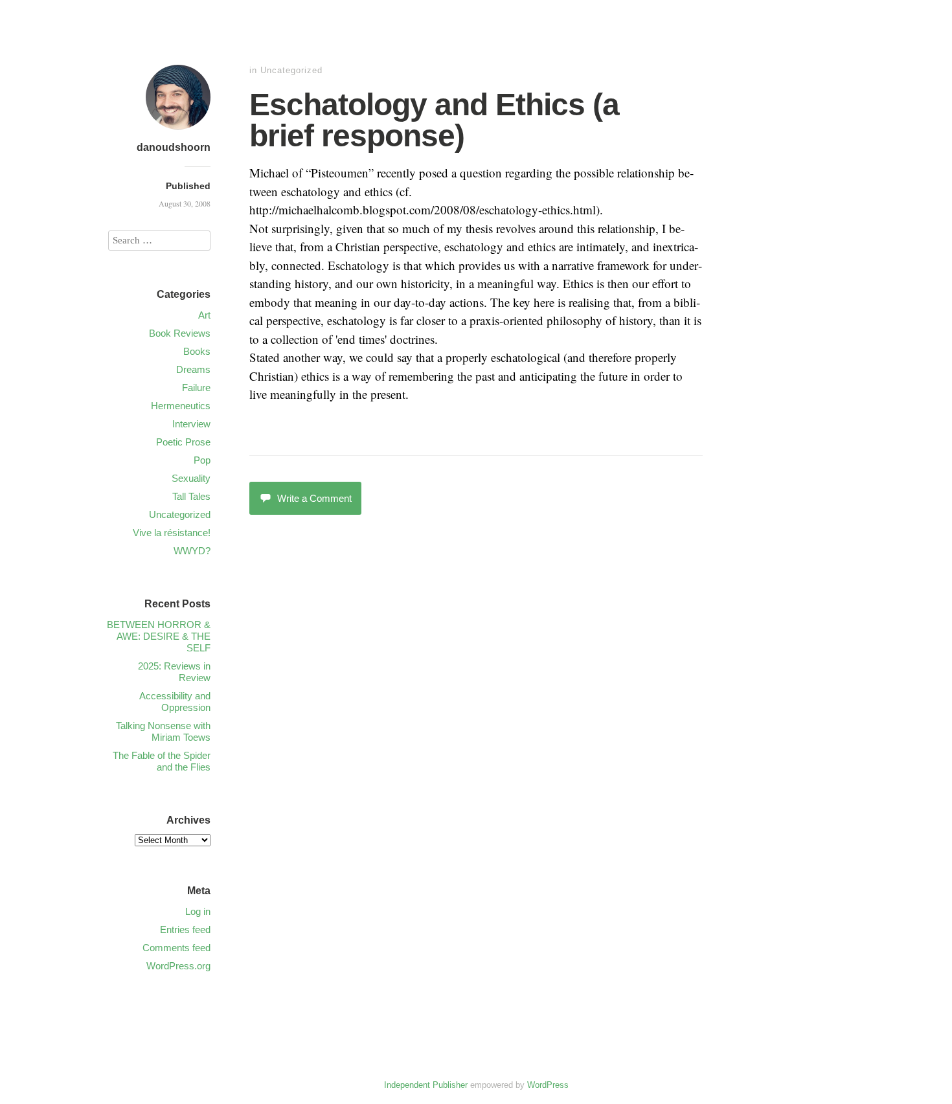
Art (204, 315)
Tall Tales (191, 496)
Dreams (193, 369)
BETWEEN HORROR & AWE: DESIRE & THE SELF (158, 636)
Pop (202, 460)
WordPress (548, 1085)
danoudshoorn (173, 147)
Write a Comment (314, 498)
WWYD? (192, 550)
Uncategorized (291, 70)
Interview (191, 423)
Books (196, 351)
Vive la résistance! (171, 532)
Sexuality (191, 478)
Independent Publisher (426, 1085)
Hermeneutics (180, 405)
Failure (196, 387)
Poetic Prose (183, 441)
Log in (197, 911)
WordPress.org (178, 965)
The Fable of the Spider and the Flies (161, 761)
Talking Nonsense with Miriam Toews (163, 731)
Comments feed (176, 947)
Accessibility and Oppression (174, 701)
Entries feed (185, 929)
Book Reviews (179, 333)
